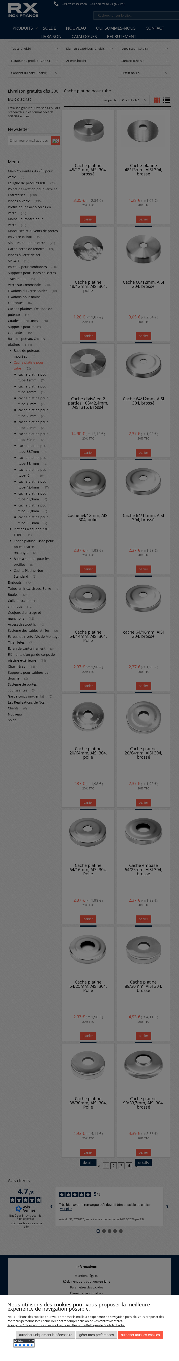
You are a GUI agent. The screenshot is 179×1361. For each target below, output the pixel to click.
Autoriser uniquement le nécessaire (45, 1335)
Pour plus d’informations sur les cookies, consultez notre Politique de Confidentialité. (66, 1325)
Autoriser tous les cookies (140, 1335)
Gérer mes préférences (96, 1335)
